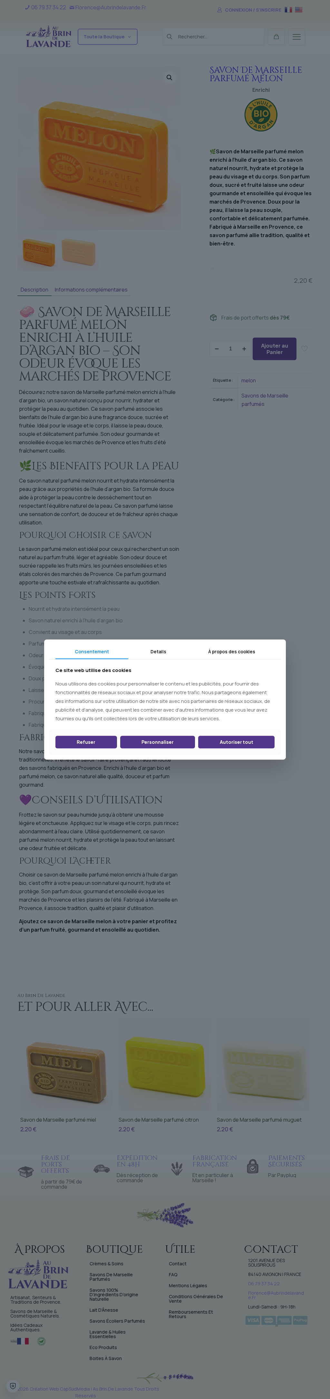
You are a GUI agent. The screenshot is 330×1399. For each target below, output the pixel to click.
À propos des (231, 651)
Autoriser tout (236, 742)
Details (158, 651)
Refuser (86, 742)
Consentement (92, 651)
